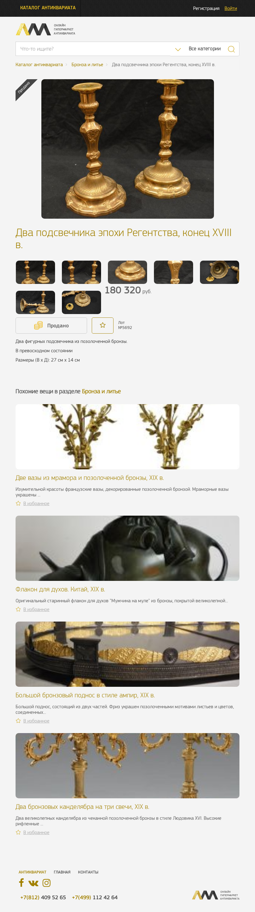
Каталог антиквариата (48, 7)
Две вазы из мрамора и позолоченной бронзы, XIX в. (90, 477)
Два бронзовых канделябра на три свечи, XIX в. (82, 806)
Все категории (205, 49)
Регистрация (206, 8)
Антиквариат (32, 872)
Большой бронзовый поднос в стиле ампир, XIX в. (85, 695)
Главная (62, 872)
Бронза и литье (101, 391)
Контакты (88, 872)
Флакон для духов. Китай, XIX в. (60, 589)
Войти (231, 8)
